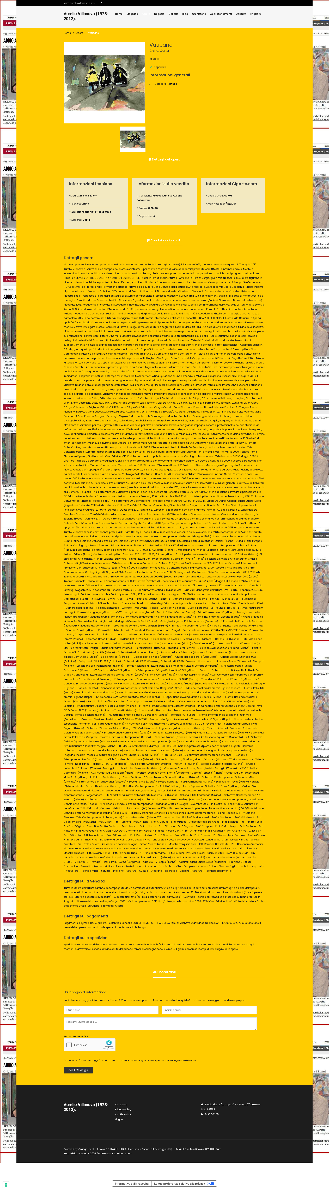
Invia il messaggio (78, 1070)
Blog (185, 14)
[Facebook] (112, 3)
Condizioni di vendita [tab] (166, 240)
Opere (146, 14)
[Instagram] (107, 3)
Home (119, 14)
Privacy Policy (123, 1109)
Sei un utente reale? (76, 1036)
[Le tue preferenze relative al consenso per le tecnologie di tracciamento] (6, 1184)
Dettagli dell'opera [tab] (165, 159)
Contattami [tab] (166, 972)
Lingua (254, 14)
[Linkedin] (128, 3)
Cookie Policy (123, 1114)
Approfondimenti (221, 14)
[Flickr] (133, 3)
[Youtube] (118, 3)
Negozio (159, 14)
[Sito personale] (102, 3)
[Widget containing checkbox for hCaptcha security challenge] (89, 1044)
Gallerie (173, 14)
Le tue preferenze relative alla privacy (179, 1183)
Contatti (241, 14)
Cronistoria (199, 14)
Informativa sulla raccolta (132, 1183)
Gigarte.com (124, 1153)
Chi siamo (121, 1104)
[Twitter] (123, 3)
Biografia (132, 14)
